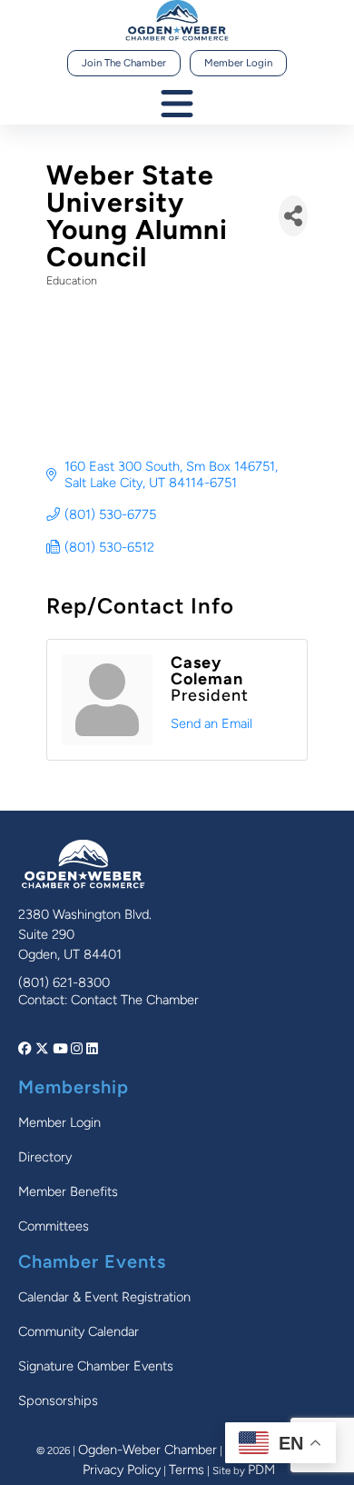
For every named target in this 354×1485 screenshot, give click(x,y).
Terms (186, 1469)
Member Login (238, 62)
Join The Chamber (124, 62)
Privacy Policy (122, 1469)
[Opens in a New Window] (26, 1049)
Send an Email (211, 723)
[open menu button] (177, 105)
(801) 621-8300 (64, 982)
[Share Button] (293, 215)
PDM (261, 1469)
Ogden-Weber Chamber (147, 1449)
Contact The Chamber (135, 1000)
